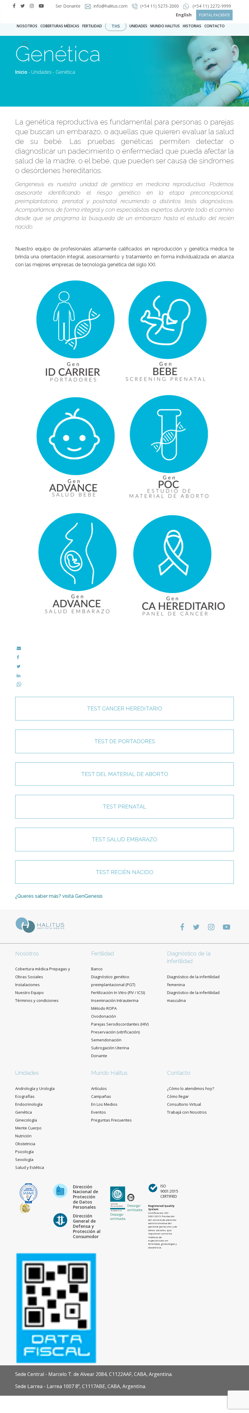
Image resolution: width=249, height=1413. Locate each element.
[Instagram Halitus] (32, 5)
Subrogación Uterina (110, 1047)
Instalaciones (27, 984)
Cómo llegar (178, 1096)
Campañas (101, 1096)
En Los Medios (104, 1104)
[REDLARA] (25, 1208)
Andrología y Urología (35, 1088)
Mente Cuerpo (28, 1128)
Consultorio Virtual (184, 1104)
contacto (214, 26)
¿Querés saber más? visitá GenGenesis (59, 896)
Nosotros (27, 26)
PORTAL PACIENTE (214, 15)
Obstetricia (25, 1143)
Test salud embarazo (124, 839)
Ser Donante (69, 6)
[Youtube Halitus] (226, 927)
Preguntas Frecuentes (111, 1120)
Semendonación (106, 1040)
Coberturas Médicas (59, 26)
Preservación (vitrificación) (115, 1032)
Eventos (98, 1112)
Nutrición (23, 1136)
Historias (192, 26)
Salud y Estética (29, 1167)
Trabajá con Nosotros (187, 1112)
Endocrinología (29, 1104)
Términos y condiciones (37, 1000)
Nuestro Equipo (29, 992)
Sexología (24, 1159)
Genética (23, 1112)
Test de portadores (124, 741)
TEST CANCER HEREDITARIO (124, 708)
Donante (99, 1055)
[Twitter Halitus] (23, 5)
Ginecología (26, 1120)
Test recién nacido (124, 872)
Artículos (99, 1088)
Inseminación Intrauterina (114, 1000)
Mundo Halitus (165, 26)
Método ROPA (104, 1008)
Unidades (138, 26)
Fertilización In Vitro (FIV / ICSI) (118, 992)
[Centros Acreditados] (28, 1193)
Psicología (24, 1151)
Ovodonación (103, 1016)
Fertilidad (92, 26)
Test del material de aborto (124, 774)
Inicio (21, 72)
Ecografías (25, 1096)
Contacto (178, 1073)
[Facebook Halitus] (14, 5)
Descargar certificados (117, 1216)
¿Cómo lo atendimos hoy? (190, 1088)
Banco (97, 969)
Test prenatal (124, 806)
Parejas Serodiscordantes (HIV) (119, 1024)
